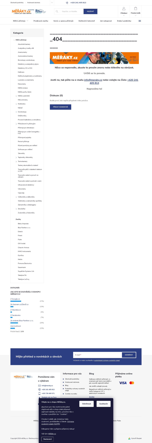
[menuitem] (20, 21)
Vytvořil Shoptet (136, 438)
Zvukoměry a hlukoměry (26, 213)
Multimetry (21, 104)
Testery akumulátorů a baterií (28, 165)
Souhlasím (103, 404)
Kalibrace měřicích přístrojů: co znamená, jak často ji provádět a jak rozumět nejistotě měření (100, 381)
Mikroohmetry (23, 100)
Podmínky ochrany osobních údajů (75, 390)
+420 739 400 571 (48, 393)
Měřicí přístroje (21, 40)
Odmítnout (86, 404)
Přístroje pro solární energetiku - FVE (29, 133)
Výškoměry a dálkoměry (26, 197)
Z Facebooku (15, 315)
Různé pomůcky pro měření (27, 145)
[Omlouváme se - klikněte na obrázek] (94, 58)
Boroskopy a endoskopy (26, 60)
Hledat (90, 11)
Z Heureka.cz (15, 310)
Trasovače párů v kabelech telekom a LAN (30, 170)
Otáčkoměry (22, 116)
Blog (66, 385)
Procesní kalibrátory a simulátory (29, 120)
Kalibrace (21, 72)
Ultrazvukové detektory (26, 185)
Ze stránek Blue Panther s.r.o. (21, 320)
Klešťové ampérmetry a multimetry (30, 76)
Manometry (22, 84)
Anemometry (22, 52)
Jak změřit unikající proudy (98, 386)
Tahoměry (21, 153)
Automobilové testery (25, 56)
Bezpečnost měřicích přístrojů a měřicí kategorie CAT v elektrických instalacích (100, 391)
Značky (18, 219)
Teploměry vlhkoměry (25, 157)
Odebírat (129, 355)
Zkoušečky (21, 209)
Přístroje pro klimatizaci (26, 128)
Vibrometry (22, 189)
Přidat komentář (60, 107)
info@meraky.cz (93, 80)
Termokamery (22, 161)
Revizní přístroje (23, 141)
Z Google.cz (15, 299)
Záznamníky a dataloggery (27, 205)
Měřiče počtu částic (24, 92)
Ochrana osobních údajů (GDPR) (57, 422)
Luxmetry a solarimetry (26, 80)
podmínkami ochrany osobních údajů (107, 360)
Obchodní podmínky (16, 3)
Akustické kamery (24, 44)
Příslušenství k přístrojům (26, 124)
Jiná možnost (15, 326)
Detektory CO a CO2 (25, 68)
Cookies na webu (71, 394)
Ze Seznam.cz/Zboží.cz (19, 304)
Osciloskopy (22, 112)
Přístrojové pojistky (24, 137)
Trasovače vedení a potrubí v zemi (29, 181)
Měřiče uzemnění (24, 96)
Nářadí (20, 108)
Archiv (91, 397)
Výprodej (21, 193)
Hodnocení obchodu (33, 3)
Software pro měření (25, 149)
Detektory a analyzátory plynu (28, 64)
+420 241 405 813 (48, 389)
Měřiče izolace (23, 88)
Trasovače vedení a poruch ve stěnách (28, 176)
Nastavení (47, 439)
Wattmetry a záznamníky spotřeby (30, 201)
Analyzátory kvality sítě (26, 48)
